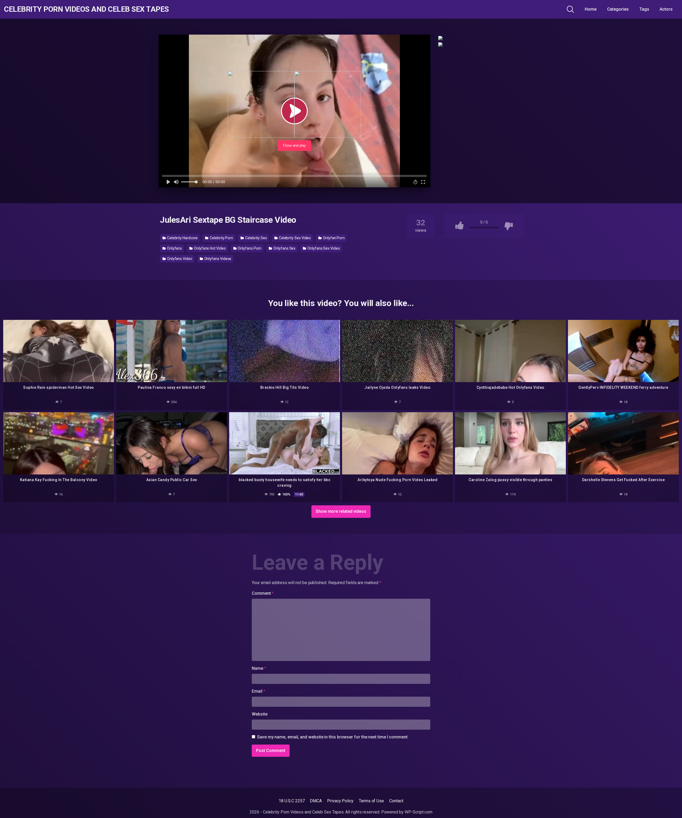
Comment (263, 593)
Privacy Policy (340, 800)
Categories (618, 9)
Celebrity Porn (221, 238)
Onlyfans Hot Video (209, 248)
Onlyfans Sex (284, 248)
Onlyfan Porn (333, 238)
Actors (666, 9)
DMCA (316, 800)
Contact (396, 800)
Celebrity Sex (255, 238)
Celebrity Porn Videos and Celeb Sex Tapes (86, 9)
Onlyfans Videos (218, 259)
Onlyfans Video (179, 259)
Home (590, 9)
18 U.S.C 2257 (292, 800)
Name (259, 668)
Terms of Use (371, 800)
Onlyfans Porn (249, 248)
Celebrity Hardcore (182, 238)
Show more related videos (341, 511)
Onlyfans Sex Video (323, 248)
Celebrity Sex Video (294, 238)
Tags (644, 9)
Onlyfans (174, 248)
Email (258, 691)
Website (259, 714)
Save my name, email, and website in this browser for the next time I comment (332, 736)
